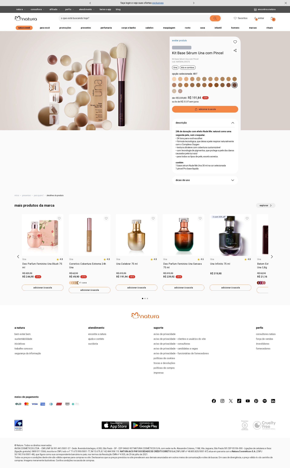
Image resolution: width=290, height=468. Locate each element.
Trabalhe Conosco (23, 348)
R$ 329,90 (27, 273)
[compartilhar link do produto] (235, 50)
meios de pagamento (26, 396)
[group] (142, 3)
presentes (26, 195)
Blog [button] (118, 9)
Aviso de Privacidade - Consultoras (172, 343)
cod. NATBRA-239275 (181, 62)
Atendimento (85, 9)
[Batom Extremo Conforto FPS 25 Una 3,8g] (261, 282)
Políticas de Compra (164, 367)
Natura (19, 9)
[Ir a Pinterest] (256, 401)
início (16, 195)
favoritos (242, 18)
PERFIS (259, 327)
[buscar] (215, 18)
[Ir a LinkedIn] (273, 401)
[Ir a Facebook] (213, 401)
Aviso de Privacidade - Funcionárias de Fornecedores (181, 353)
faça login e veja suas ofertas (136, 3)
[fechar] (286, 3)
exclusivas (158, 3)
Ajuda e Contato (96, 338)
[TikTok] (239, 401)
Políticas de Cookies (164, 358)
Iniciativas (19, 343)
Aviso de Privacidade (165, 334)
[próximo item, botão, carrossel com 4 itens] (194, 3)
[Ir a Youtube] (247, 401)
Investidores (262, 343)
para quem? (39, 195)
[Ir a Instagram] (222, 401)
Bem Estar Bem (22, 334)
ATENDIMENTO (96, 327)
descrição (181, 122)
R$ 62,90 (73, 273)
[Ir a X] (230, 401)
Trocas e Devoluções (164, 363)
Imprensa (158, 372)
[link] (42, 266)
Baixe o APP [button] (105, 9)
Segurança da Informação (27, 353)
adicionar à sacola (42, 287)
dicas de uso (183, 180)
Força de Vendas (264, 338)
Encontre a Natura (267, 9)
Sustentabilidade (23, 338)
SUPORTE (158, 327)
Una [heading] (24, 259)
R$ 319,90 (121, 273)
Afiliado (53, 9)
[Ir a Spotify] (264, 401)
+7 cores (83, 283)
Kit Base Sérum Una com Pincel (197, 53)
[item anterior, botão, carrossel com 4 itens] (90, 3)
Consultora (36, 9)
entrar (260, 19)
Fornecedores (263, 348)
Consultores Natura (266, 334)
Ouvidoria (93, 343)
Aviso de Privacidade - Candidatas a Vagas (176, 348)
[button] (235, 42)
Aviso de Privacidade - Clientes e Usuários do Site (180, 338)
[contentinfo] (59, 259)
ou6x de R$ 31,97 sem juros (185, 101)
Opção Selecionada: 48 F (184, 73)
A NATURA (19, 327)
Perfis (68, 9)
